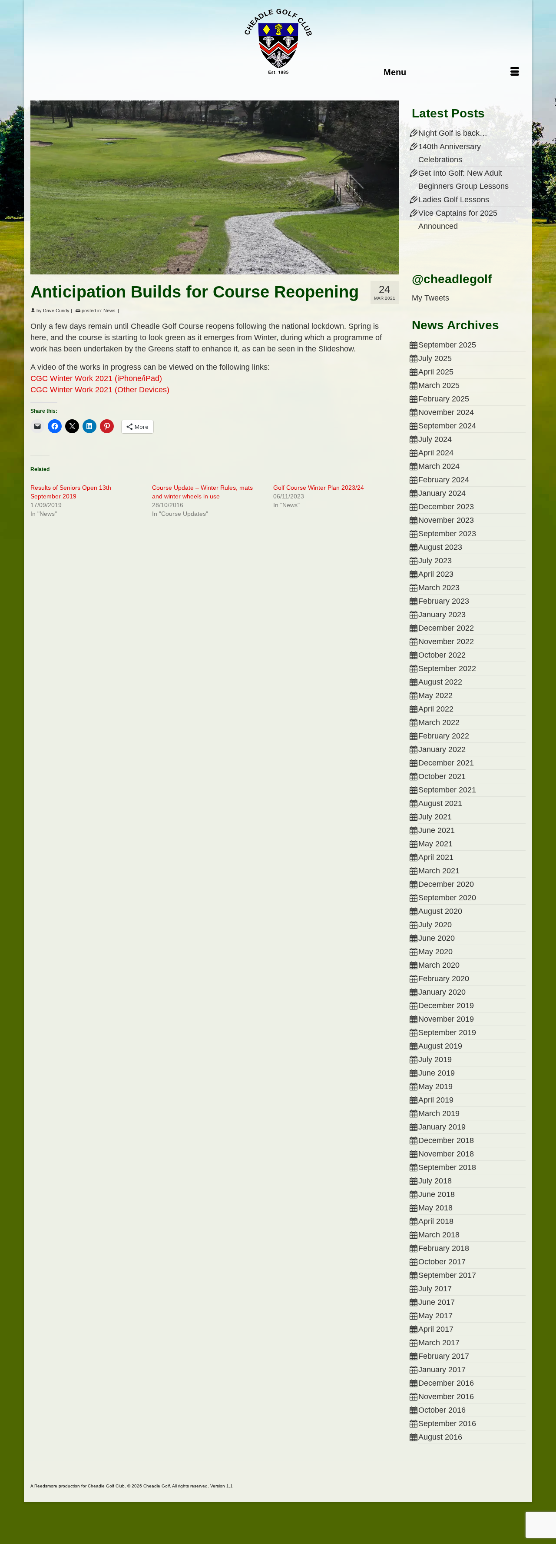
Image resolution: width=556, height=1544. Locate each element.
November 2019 (446, 1019)
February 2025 (443, 398)
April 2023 (435, 574)
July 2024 (435, 439)
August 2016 (440, 1437)
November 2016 (446, 1396)
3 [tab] (188, 270)
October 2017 (442, 1261)
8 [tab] (240, 270)
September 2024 (447, 425)
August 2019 (440, 1046)
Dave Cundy (56, 310)
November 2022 (446, 641)
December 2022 (446, 628)
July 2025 (435, 358)
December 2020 (446, 884)
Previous (40, 187)
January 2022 (442, 749)
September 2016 (447, 1423)
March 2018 (439, 1234)
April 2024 (435, 452)
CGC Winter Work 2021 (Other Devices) (99, 389)
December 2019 (446, 1005)
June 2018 (436, 1194)
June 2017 (436, 1302)
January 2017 (442, 1369)
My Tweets (430, 298)
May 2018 (435, 1207)
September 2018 (447, 1167)
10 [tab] (261, 270)
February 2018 (443, 1248)
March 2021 (439, 870)
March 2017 (439, 1342)
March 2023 (439, 587)
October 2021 (442, 776)
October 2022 (442, 655)
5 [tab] (209, 270)
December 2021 (446, 763)
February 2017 (443, 1356)
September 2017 (447, 1275)
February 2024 (443, 479)
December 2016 (446, 1383)
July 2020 (435, 924)
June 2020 (436, 938)
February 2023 (443, 601)
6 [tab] (219, 270)
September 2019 (447, 1032)
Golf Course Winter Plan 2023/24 (318, 487)
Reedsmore (45, 1486)
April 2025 (435, 372)
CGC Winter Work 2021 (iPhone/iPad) (96, 378)
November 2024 (446, 412)
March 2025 (439, 385)
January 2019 (442, 1127)
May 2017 (435, 1315)
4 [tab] (199, 270)
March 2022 (439, 722)
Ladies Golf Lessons (453, 199)
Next (388, 187)
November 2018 (446, 1154)
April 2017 (435, 1329)
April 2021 (435, 857)
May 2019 (435, 1086)
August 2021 (440, 803)
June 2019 (436, 1073)
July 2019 (435, 1059)
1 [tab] (167, 270)
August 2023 (440, 547)
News (109, 310)
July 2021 (435, 816)
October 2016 (442, 1410)
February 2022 (443, 736)
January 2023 (442, 614)
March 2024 (439, 466)
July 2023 (435, 560)
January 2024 (442, 493)
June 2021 (436, 830)
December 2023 (446, 506)
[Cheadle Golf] (278, 41)
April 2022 (435, 709)
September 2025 (447, 345)
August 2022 (440, 682)
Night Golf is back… (452, 133)
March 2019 (439, 1113)
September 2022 (447, 668)
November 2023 (446, 520)
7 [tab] (230, 270)
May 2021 (435, 843)
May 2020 (435, 951)
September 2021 (447, 789)
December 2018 (446, 1140)
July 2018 (435, 1180)
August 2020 (440, 911)
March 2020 (439, 965)
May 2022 (435, 695)
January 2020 (442, 992)
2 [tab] (178, 270)
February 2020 (443, 978)
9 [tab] (251, 270)
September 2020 (447, 897)
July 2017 (435, 1288)
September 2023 (447, 533)
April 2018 (435, 1221)
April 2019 (435, 1100)
